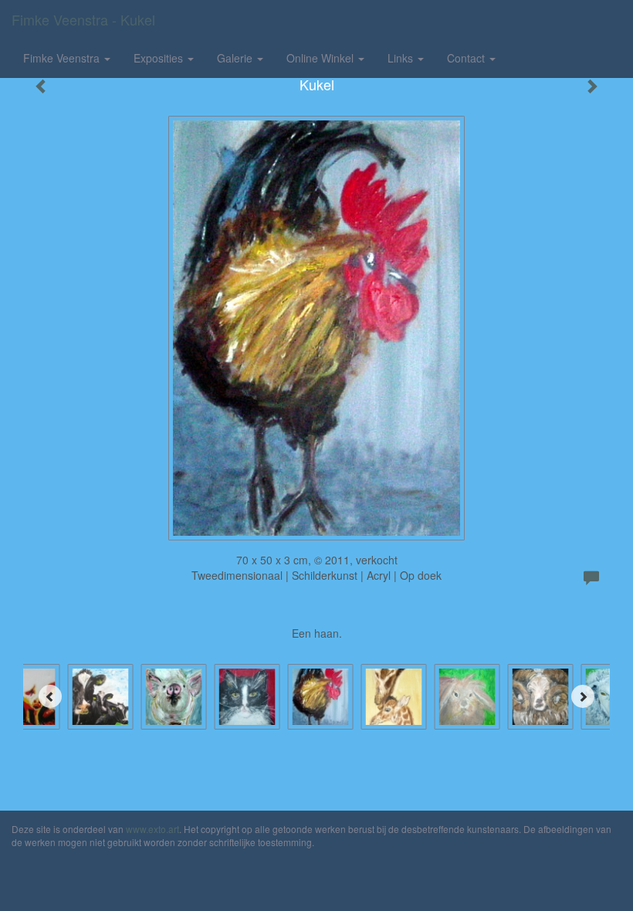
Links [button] (402, 58)
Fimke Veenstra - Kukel (83, 19)
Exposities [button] (160, 58)
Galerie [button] (236, 58)
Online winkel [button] (321, 58)
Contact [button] (467, 58)
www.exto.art (152, 828)
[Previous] (50, 696)
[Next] (582, 696)
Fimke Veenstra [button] (63, 58)
